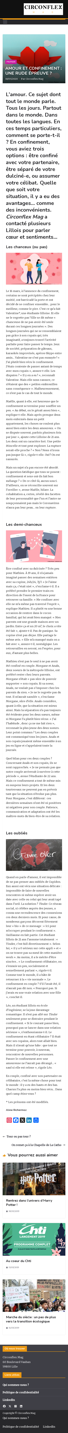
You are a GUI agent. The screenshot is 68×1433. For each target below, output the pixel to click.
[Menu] (5, 22)
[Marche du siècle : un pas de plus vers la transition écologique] (34, 1281)
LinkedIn (9, 1399)
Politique (11, 62)
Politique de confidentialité (21, 1392)
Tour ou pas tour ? (19, 1136)
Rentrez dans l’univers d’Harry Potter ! (29, 1202)
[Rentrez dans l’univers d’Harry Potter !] (34, 1164)
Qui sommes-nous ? (16, 1384)
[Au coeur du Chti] (34, 1225)
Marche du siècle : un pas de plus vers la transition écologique (31, 1319)
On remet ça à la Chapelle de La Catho (36, 1145)
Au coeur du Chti (18, 1261)
